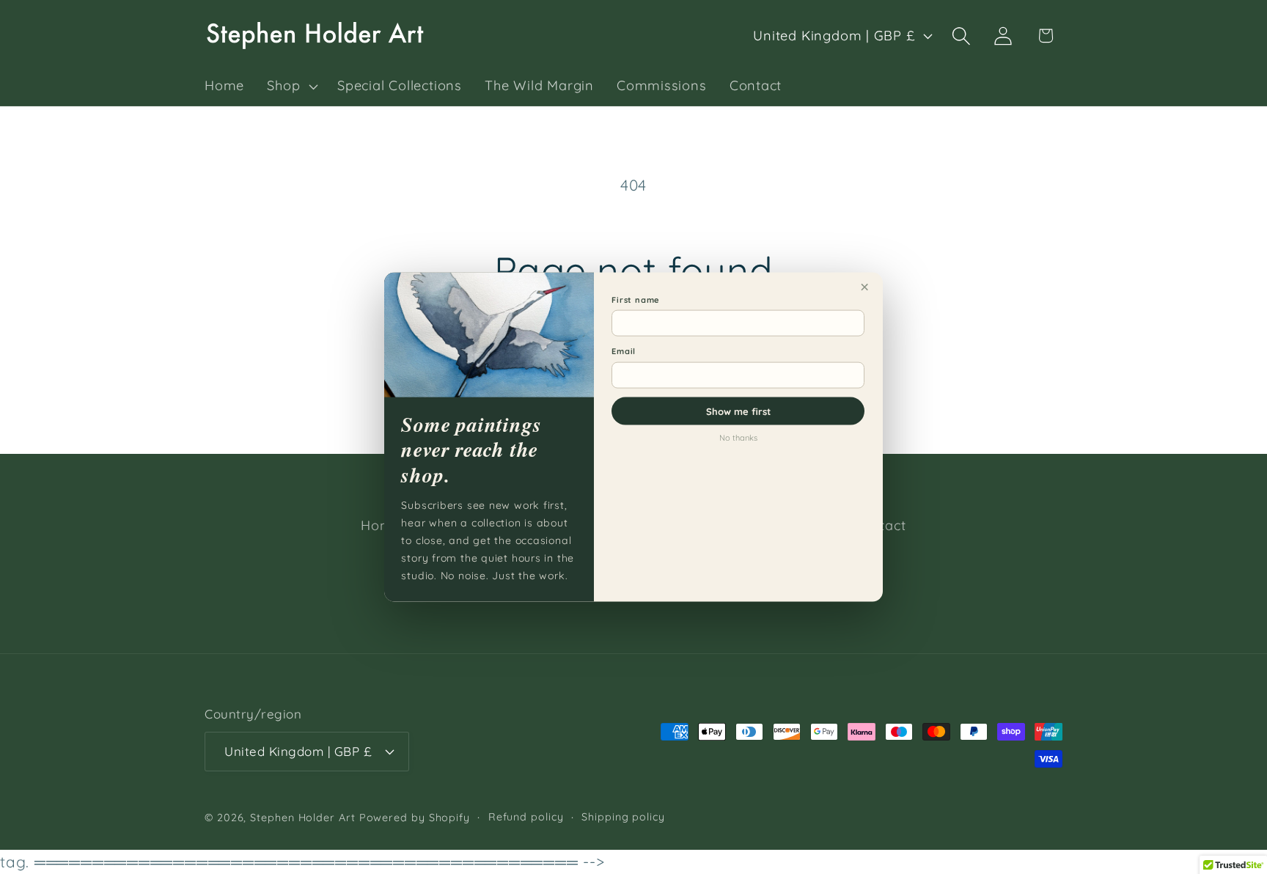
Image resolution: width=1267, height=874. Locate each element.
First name (636, 299)
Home (380, 525)
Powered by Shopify (414, 817)
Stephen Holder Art (302, 817)
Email (624, 351)
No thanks (738, 437)
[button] (291, 86)
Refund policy (526, 816)
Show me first (738, 410)
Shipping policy (623, 816)
